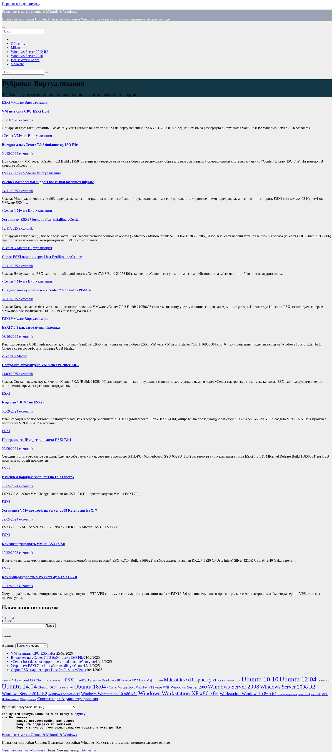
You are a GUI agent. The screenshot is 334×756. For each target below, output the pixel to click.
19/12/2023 (10, 553)
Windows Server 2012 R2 (29, 52)
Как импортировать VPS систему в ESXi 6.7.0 (39, 577)
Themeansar (88, 750)
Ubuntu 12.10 (324, 680)
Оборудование (28, 699)
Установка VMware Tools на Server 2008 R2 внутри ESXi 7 (49, 510)
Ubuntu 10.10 (260, 679)
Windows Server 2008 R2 (287, 687)
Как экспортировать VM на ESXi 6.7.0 (33, 544)
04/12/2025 (10, 153)
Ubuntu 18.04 (90, 686)
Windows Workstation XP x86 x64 (178, 693)
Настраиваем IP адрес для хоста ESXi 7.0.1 (36, 440)
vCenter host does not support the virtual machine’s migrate (48, 182)
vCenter (8, 136)
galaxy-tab (95, 680)
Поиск (7, 621)
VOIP (166, 687)
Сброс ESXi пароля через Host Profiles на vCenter (42, 257)
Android (6, 680)
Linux (142, 680)
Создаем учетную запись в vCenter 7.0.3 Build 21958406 (46, 290)
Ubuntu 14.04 (19, 686)
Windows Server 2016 (27, 56)
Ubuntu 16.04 (47, 687)
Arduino (16, 680)
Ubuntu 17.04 (65, 687)
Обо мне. (18, 43)
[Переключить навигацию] (3, 28)
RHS (216, 680)
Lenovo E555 (129, 680)
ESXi (6, 102)
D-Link (48, 680)
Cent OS (28, 680)
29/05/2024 (10, 486)
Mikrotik (17, 48)
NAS (186, 680)
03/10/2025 (10, 336)
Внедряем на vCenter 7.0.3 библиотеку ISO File (40, 145)
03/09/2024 (10, 411)
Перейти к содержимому (21, 4)
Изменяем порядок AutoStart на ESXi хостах (38, 477)
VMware (17, 64)
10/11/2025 (10, 266)
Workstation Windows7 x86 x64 (248, 693)
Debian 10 (58, 680)
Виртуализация (36, 102)
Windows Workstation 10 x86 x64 (109, 693)
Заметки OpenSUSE (309, 694)
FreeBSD (82, 680)
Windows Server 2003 (188, 687)
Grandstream (109, 680)
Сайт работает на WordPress (24, 750)
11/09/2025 (10, 374)
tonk (222, 680)
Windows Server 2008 (233, 686)
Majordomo (154, 680)
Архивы (8, 645)
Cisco (40, 680)
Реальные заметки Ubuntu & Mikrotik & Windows (39, 11)
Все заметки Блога (25, 60)
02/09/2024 (10, 449)
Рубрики (8, 707)
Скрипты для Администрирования (67, 698)
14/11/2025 (10, 191)
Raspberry (201, 680)
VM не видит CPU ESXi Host (25, 111)
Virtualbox (126, 687)
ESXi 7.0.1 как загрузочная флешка (31, 327)
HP (118, 680)
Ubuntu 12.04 (298, 679)
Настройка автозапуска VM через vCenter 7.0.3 (40, 365)
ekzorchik (26, 120)
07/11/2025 (10, 299)
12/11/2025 (10, 228)
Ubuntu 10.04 (233, 680)
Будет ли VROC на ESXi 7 (23, 402)
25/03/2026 (10, 120)
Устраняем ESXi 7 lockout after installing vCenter (41, 219)
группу (80, 714)
